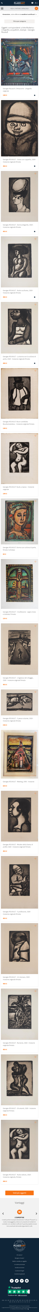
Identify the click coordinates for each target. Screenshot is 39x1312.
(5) (27, 1302)
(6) (10, 1300)
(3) (12, 1302)
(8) (14, 1302)
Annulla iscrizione (19, 1267)
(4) (20, 1302)
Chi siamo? (19, 1255)
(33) (13, 1300)
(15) (6, 1300)
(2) (25, 1300)
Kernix (26, 1308)
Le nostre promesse (19, 1264)
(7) (15, 1300)
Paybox (22, 1308)
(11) (25, 1302)
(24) (30, 1300)
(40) (20, 1300)
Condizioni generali (19, 1274)
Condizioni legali (19, 1271)
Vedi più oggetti (19, 1193)
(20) (19, 1302)
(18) (10, 1302)
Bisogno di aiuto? (19, 1258)
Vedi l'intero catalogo (19, 8)
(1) (36, 1300)
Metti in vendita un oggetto (19, 1261)
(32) (17, 1300)
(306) (3, 1300)
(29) (8, 1300)
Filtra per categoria (19, 21)
